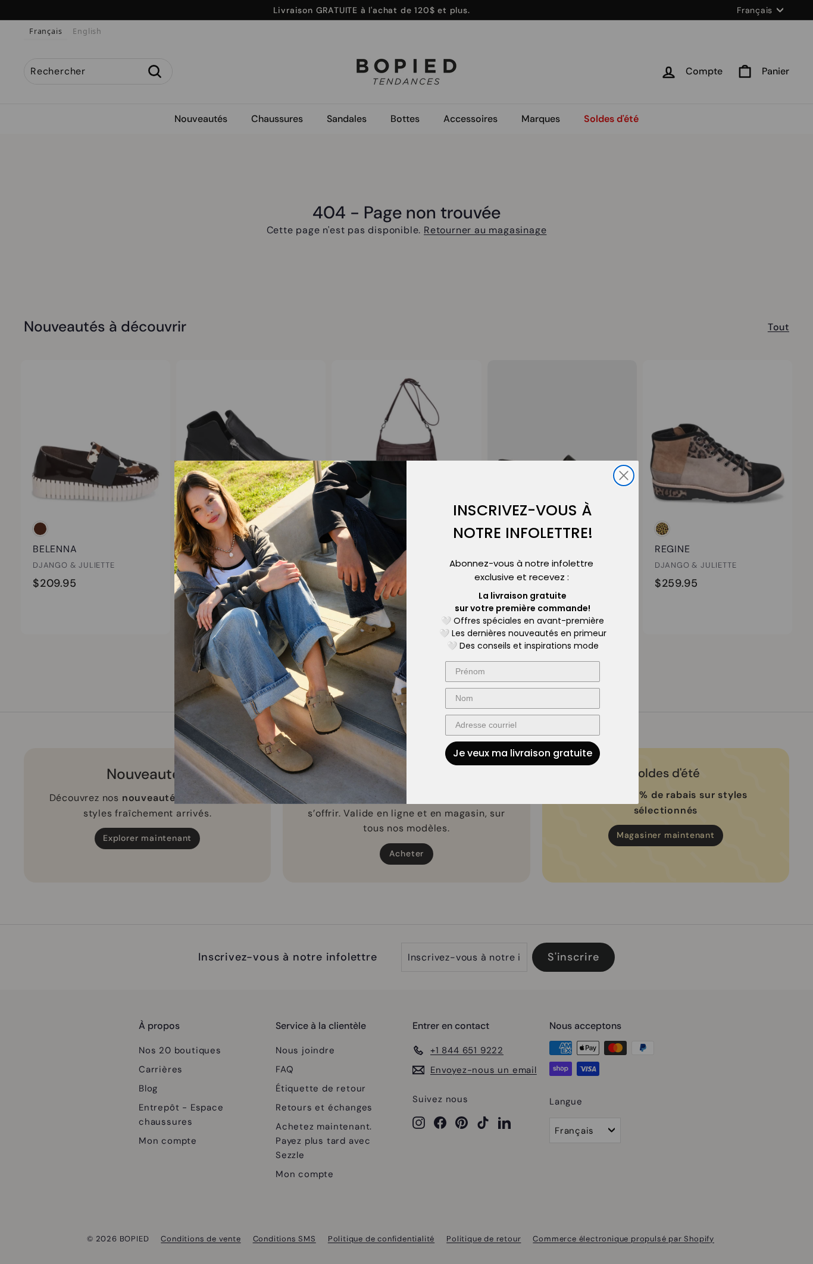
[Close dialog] (624, 475)
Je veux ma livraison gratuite (522, 753)
